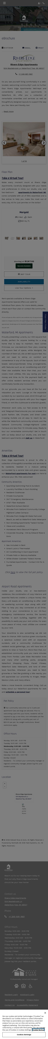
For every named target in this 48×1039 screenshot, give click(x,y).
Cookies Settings (24, 1035)
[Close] (45, 1012)
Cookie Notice (38, 1030)
